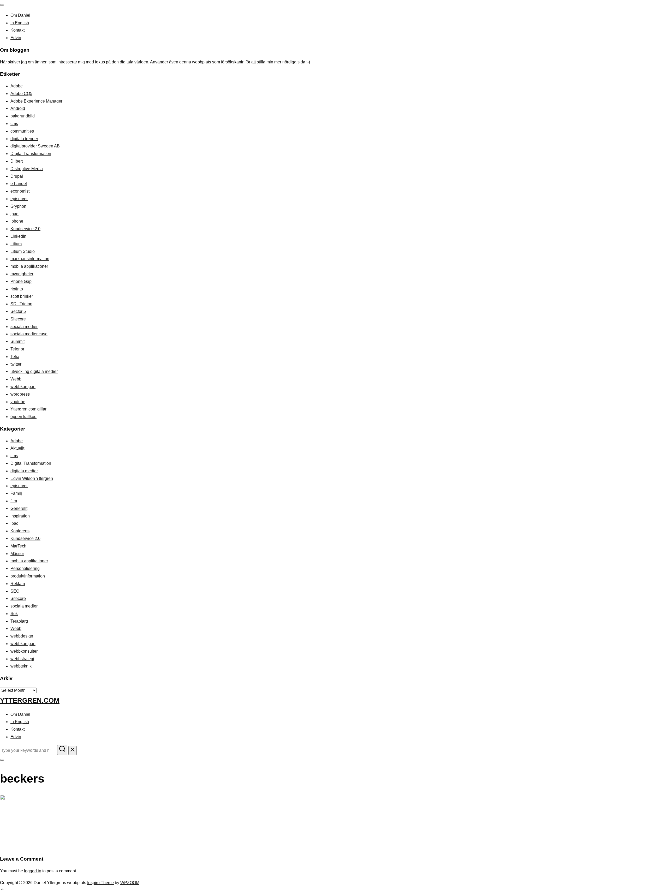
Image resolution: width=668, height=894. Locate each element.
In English (19, 23)
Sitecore (18, 319)
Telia (14, 356)
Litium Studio (22, 251)
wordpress (20, 394)
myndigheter (21, 274)
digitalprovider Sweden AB (35, 146)
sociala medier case (28, 334)
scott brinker (21, 296)
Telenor (17, 349)
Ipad (14, 214)
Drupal (16, 176)
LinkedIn (18, 236)
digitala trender (24, 138)
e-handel (18, 183)
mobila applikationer (29, 266)
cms (14, 123)
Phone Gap (21, 281)
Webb (15, 379)
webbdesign (21, 636)
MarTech (18, 546)
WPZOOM (129, 882)
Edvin (15, 37)
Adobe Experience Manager (36, 101)
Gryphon (18, 206)
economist (19, 191)
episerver (19, 198)
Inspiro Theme (100, 882)
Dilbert (16, 161)
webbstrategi (22, 659)
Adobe (16, 86)
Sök (14, 613)
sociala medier (24, 326)
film (13, 501)
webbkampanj (23, 386)
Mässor (17, 553)
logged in (32, 871)
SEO (14, 591)
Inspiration (20, 516)
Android (17, 108)
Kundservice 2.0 (25, 229)
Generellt (18, 508)
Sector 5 (18, 311)
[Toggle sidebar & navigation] (2, 760)
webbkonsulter (24, 651)
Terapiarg (19, 621)
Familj (16, 493)
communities (22, 131)
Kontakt (17, 30)
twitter (15, 364)
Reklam (17, 583)
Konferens (19, 531)
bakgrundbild (22, 116)
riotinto (16, 289)
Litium (16, 244)
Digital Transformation (30, 153)
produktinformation (27, 576)
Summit (17, 341)
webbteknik (21, 666)
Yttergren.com (29, 700)
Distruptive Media (26, 168)
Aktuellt (17, 448)
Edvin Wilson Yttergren (31, 478)
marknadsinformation (29, 259)
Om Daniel (20, 15)
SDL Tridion (21, 304)
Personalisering (25, 568)
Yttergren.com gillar (28, 409)
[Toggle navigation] (2, 5)
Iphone (16, 221)
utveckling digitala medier (34, 371)
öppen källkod (23, 416)
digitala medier (24, 471)
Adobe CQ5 (21, 93)
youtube (17, 402)
